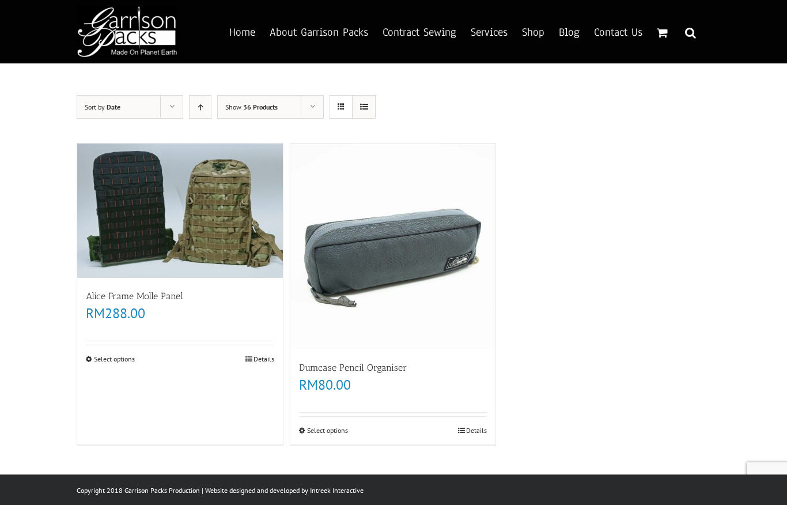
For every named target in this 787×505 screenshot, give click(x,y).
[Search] (690, 31)
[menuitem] (249, 31)
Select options (114, 359)
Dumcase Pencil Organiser (353, 367)
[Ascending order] (200, 107)
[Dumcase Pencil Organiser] (393, 246)
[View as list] (364, 107)
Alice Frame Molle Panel (134, 296)
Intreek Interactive (337, 490)
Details (263, 359)
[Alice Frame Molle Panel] (180, 211)
